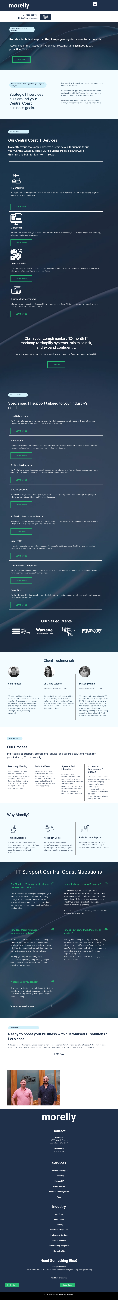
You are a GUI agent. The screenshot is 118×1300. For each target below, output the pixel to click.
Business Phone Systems (23, 299)
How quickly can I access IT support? (82, 884)
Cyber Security (18, 263)
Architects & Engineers (21, 465)
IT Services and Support (59, 1171)
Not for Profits (59, 1251)
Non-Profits (16, 541)
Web (59, 1197)
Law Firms (59, 1214)
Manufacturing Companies (23, 565)
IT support (75, 146)
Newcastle (47, 991)
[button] (95, 4)
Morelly (64, 100)
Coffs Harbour (26, 994)
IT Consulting (17, 187)
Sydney (50, 988)
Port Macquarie (40, 994)
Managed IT (16, 227)
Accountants (16, 440)
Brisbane (40, 988)
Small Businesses (19, 489)
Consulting (15, 590)
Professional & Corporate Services (27, 516)
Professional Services (59, 1235)
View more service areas (22, 1006)
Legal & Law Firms (19, 416)
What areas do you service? (24, 982)
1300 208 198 (59, 1152)
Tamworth (14, 994)
